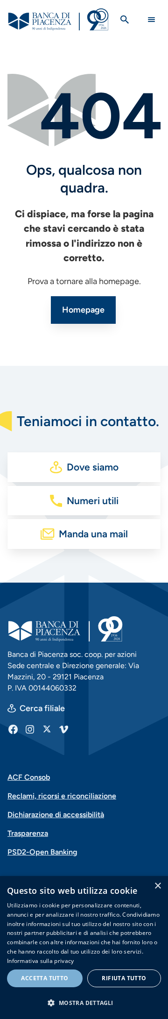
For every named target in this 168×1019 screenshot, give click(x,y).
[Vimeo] (63, 728)
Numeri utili (93, 500)
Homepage (83, 310)
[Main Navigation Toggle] (151, 19)
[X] (46, 728)
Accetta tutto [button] (44, 978)
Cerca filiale (42, 708)
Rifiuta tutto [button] (124, 978)
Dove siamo (93, 467)
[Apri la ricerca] (124, 19)
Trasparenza (27, 833)
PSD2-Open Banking (42, 852)
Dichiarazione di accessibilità (55, 814)
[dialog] (84, 947)
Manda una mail (93, 534)
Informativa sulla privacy (40, 961)
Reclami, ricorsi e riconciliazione (61, 795)
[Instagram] (29, 728)
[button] (84, 1002)
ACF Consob (28, 777)
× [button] (157, 886)
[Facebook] (13, 728)
